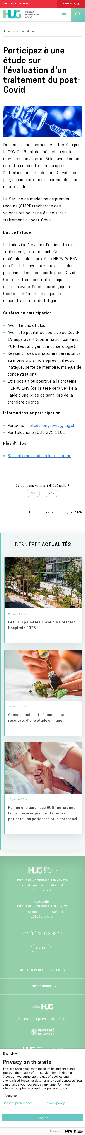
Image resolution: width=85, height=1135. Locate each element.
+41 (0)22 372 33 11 (42, 934)
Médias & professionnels (40, 970)
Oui (33, 493)
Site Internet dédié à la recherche (39, 456)
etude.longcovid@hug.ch (52, 426)
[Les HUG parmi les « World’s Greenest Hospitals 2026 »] (43, 600)
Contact (41, 948)
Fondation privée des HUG (42, 1019)
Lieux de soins (40, 986)
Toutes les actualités (20, 31)
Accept (42, 1118)
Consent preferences (17, 1103)
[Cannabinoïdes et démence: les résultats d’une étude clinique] (43, 693)
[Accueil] (21, 14)
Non (51, 493)
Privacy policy (55, 1103)
